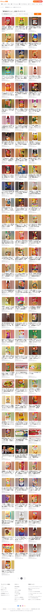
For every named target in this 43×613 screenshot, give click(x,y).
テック (37, 4)
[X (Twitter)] (20, 606)
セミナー (16, 600)
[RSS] (25, 606)
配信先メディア (3, 589)
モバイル (40, 4)
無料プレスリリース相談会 (19, 599)
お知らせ (16, 595)
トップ (1, 7)
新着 (2, 4)
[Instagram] (22, 606)
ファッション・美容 (16, 4)
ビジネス (33, 4)
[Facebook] (18, 606)
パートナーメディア (4, 591)
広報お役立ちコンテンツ (5, 595)
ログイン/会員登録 (38, 1)
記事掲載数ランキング (5, 593)
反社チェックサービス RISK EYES (34, 599)
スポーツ (29, 4)
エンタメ (5, 4)
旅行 (11, 4)
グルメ (9, 4)
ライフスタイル (24, 4)
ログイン (16, 588)
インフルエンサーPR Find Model (34, 591)
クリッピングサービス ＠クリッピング (35, 586)
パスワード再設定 (18, 590)
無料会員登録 (17, 586)
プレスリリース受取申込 (19, 597)
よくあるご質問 (17, 593)
